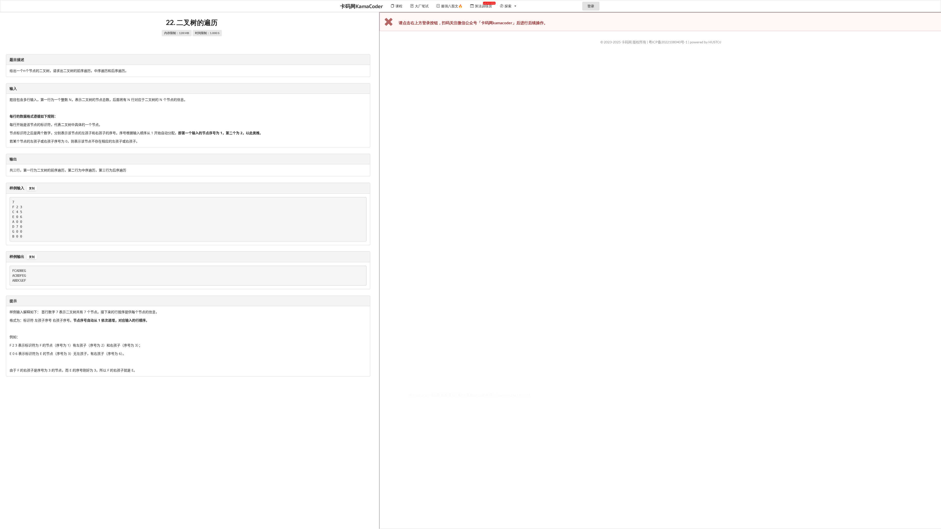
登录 (590, 6)
